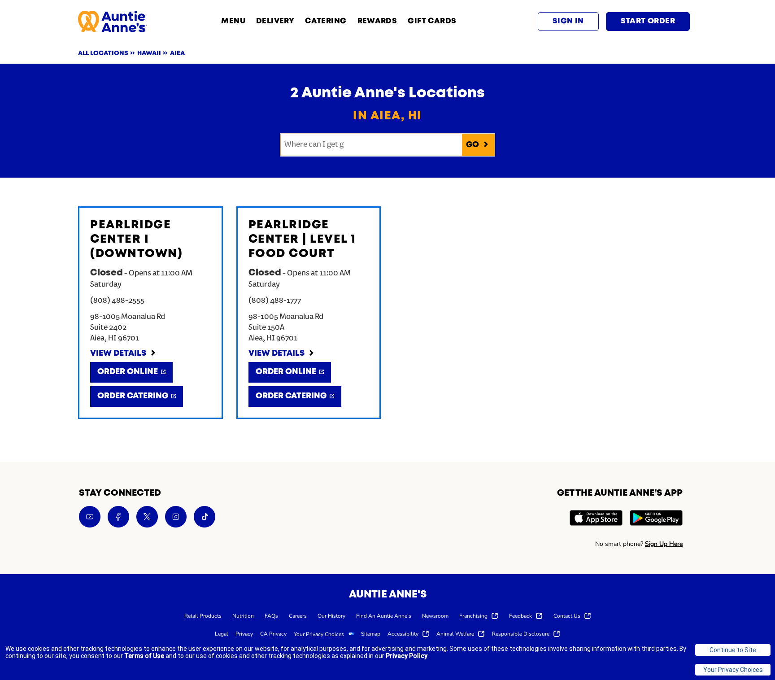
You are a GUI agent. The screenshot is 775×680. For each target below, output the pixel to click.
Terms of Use (144, 655)
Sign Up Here (664, 544)
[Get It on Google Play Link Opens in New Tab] (656, 519)
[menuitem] (203, 615)
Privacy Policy (406, 655)
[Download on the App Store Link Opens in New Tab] (596, 519)
